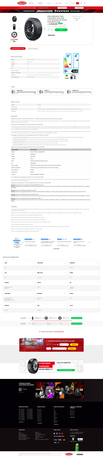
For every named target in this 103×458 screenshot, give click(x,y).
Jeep (54, 416)
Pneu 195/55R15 (30, 412)
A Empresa (37, 432)
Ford (54, 410)
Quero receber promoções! (66, 370)
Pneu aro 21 (39, 417)
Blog (19, 432)
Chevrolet (55, 413)
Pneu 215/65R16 (30, 417)
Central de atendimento (39, 436)
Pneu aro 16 (39, 411)
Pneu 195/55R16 (21, 413)
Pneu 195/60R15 (30, 413)
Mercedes (55, 417)
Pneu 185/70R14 (21, 412)
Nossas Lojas (21, 433)
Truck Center (37, 435)
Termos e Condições (22, 436)
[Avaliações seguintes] (89, 242)
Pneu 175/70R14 (21, 410)
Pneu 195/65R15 (21, 415)
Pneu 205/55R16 (30, 415)
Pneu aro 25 (72, 415)
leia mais (51, 242)
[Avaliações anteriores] (23, 242)
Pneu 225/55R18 (30, 418)
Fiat (54, 409)
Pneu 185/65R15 (30, 411)
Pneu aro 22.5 (72, 412)
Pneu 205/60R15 (30, 416)
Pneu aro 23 (39, 419)
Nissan (55, 412)
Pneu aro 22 (39, 418)
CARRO (47, 344)
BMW (54, 415)
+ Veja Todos (21, 421)
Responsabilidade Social (23, 435)
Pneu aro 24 (72, 413)
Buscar (74, 344)
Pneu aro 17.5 (72, 410)
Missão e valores (38, 433)
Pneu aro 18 (39, 413)
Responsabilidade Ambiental (40, 434)
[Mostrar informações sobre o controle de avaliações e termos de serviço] (21, 244)
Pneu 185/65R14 (21, 411)
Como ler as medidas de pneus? (24, 438)
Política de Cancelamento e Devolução (42, 439)
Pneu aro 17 (39, 412)
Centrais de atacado (22, 434)
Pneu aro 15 (39, 410)
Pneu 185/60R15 (30, 410)
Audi (54, 419)
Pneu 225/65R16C (22, 419)
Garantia (36, 438)
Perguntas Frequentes (22, 439)
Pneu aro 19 (39, 415)
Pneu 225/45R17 (22, 418)
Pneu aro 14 (39, 409)
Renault (55, 422)
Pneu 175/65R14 (30, 409)
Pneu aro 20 (39, 416)
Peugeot (55, 418)
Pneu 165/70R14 (21, 409)
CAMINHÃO (54, 344)
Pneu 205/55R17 (22, 416)
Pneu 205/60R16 (22, 417)
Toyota (55, 411)
